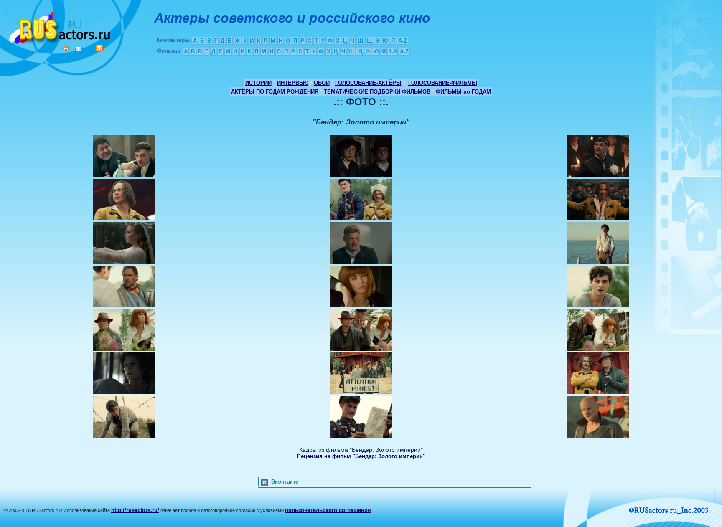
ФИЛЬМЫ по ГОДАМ (463, 92)
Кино (60, 26)
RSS (99, 48)
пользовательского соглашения (328, 510)
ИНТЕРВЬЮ (292, 83)
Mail (78, 49)
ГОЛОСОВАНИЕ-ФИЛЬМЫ (442, 83)
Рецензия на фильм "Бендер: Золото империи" (361, 456)
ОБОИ (322, 83)
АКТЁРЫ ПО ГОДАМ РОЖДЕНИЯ (274, 92)
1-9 (393, 51)
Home (66, 48)
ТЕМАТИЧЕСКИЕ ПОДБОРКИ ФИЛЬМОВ (377, 92)
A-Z (402, 41)
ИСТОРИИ (258, 83)
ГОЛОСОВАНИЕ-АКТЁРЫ (368, 83)
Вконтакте (284, 482)
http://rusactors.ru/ (135, 510)
